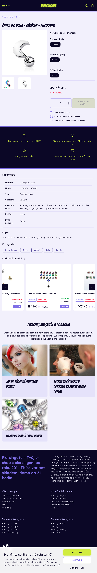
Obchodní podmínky (60, 505)
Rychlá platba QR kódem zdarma (67, 116)
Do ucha (59, 250)
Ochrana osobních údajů (62, 502)
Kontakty (6, 508)
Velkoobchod (8, 502)
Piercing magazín (59, 496)
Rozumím (77, 552)
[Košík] (92, 6)
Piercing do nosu (9, 523)
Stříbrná (55, 44)
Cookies (54, 508)
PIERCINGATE (48, 6)
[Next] (92, 287)
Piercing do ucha (10, 529)
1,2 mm (54, 60)
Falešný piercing (58, 529)
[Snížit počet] (53, 103)
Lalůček (37, 250)
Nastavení (77, 560)
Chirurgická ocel (11, 250)
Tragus (25, 250)
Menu (8, 6)
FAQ (4, 505)
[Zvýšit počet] (68, 103)
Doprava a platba (10, 496)
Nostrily (54, 526)
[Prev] (5, 287)
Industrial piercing (10, 533)
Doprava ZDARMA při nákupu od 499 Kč (69, 120)
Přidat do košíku (83, 103)
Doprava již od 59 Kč (62, 112)
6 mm (54, 75)
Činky (48, 250)
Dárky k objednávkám (12, 499)
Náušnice (55, 533)
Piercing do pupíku (10, 526)
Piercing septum (58, 523)
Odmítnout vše (77, 568)
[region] (24, 83)
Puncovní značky (59, 499)
